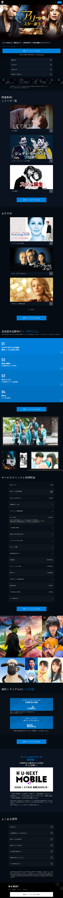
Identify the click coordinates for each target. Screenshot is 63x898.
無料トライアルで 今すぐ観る (31, 51)
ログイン (59, 2)
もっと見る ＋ (31, 309)
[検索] (55, 2)
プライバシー (19, 889)
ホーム (9, 889)
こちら (42, 54)
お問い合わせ (25, 889)
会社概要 (13, 889)
